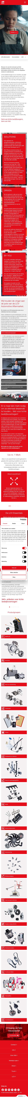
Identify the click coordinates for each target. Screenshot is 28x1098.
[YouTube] (9, 1090)
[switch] (24, 552)
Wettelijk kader (13, 1060)
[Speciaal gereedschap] (14, 888)
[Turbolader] (14, 696)
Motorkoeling (8, 852)
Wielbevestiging (9, 876)
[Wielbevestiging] (14, 864)
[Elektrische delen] (14, 936)
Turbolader (8, 708)
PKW (13, 1066)
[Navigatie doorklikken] (25, 2)
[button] (3, 57)
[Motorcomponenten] (14, 816)
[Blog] (18, 1090)
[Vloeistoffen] (14, 984)
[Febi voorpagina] (3, 2)
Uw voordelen (15, 57)
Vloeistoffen (8, 995)
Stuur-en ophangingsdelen (12, 780)
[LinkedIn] (15, 1090)
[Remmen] (14, 648)
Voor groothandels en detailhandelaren (12, 380)
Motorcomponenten (10, 828)
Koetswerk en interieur (11, 756)
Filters (6, 732)
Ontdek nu (13, 32)
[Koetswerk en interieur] (14, 744)
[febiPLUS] (14, 624)
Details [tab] (14, 523)
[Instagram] (6, 1090)
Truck (13, 1071)
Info (13, 1050)
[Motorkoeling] (14, 840)
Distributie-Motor (9, 972)
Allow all (14, 567)
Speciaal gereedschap (11, 900)
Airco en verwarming (10, 684)
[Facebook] (3, 1090)
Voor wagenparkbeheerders (9, 383)
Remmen (7, 660)
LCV (13, 1076)
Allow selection (14, 572)
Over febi (13, 1055)
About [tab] (23, 523)
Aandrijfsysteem (9, 1019)
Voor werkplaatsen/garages (9, 332)
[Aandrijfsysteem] (14, 1008)
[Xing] (12, 1090)
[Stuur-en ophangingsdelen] (14, 768)
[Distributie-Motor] (14, 960)
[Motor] (14, 792)
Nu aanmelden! (13, 1035)
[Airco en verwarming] (14, 672)
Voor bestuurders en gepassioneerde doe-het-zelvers (12, 387)
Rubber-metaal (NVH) (10, 924)
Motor (6, 804)
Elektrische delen (9, 948)
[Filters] (14, 720)
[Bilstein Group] (21, 1096)
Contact (13, 1044)
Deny (14, 577)
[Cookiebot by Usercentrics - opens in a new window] (20, 520)
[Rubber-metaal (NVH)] (14, 912)
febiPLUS (7, 636)
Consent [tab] (5, 523)
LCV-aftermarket (5, 57)
